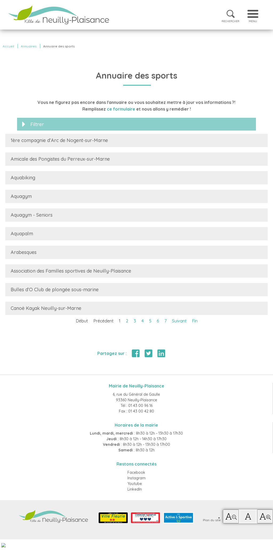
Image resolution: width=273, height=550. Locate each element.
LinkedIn (134, 489)
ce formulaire (121, 109)
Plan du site (212, 520)
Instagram (136, 478)
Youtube (134, 483)
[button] (231, 516)
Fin (195, 320)
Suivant (179, 320)
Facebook (136, 472)
